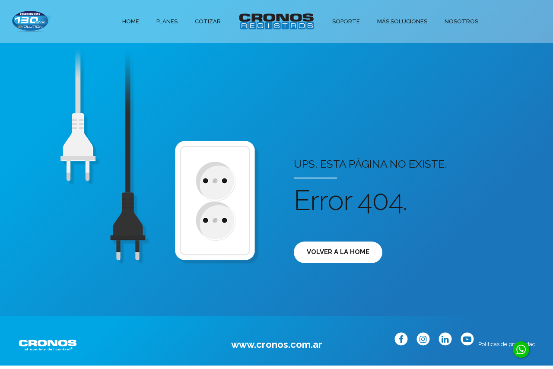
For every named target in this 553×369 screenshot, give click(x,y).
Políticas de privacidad (507, 344)
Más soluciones (402, 21)
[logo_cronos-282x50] (47, 345)
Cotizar (208, 21)
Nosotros (461, 21)
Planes (167, 21)
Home (130, 21)
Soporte (346, 21)
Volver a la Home (338, 252)
